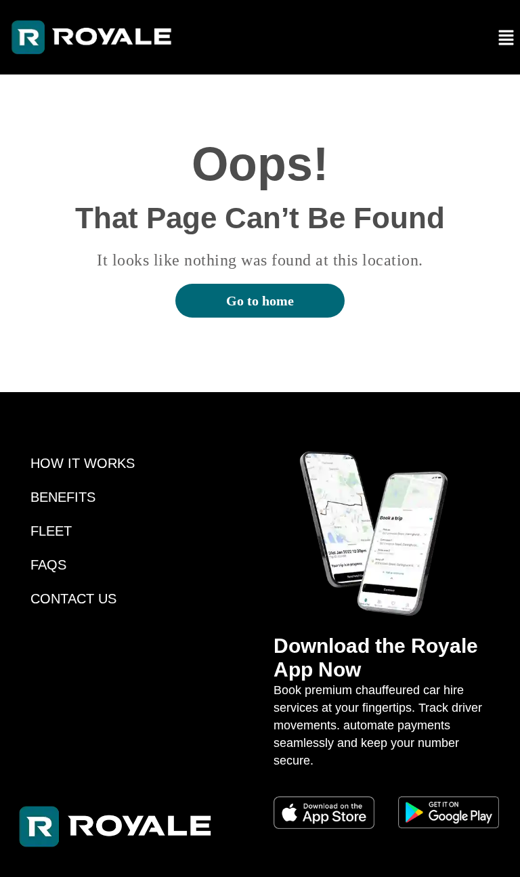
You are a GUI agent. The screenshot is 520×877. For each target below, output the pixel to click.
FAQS (48, 564)
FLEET (51, 530)
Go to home (260, 300)
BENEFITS (62, 497)
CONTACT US (73, 598)
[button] (506, 37)
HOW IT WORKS (82, 463)
